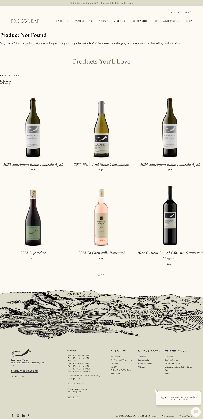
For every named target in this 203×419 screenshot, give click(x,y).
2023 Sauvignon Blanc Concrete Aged (33, 164)
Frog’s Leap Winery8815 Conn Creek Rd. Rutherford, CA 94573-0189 (30, 362)
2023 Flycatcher (33, 252)
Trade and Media (166, 21)
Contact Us (169, 357)
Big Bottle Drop (125, 2)
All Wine (142, 357)
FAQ (167, 373)
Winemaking (84, 21)
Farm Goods (143, 360)
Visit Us (119, 21)
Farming (62, 21)
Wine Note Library (173, 363)
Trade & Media (171, 360)
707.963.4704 (17, 377)
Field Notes (116, 373)
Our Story (115, 363)
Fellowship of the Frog (121, 370)
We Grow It (115, 357)
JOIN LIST (72, 397)
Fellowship (139, 21)
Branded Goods (145, 363)
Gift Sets (141, 367)
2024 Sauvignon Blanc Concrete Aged (170, 164)
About (103, 21)
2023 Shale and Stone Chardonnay (101, 164)
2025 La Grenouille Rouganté (101, 252)
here (100, 43)
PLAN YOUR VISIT (77, 384)
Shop (188, 21)
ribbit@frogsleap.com (24, 371)
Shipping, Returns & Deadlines (178, 367)
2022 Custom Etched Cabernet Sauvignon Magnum (170, 255)
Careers (168, 370)
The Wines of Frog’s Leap (122, 360)
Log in (175, 12)
